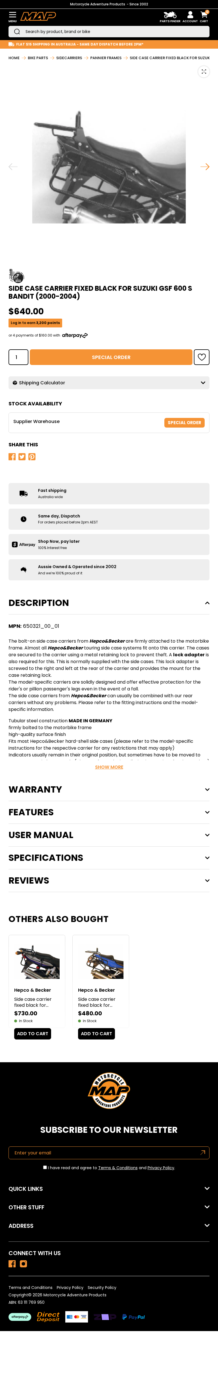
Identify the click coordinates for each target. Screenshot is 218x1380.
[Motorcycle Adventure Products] (38, 17)
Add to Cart (32, 1033)
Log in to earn (35, 323)
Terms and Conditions (31, 1287)
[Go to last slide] (13, 166)
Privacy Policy (161, 1168)
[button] (201, 357)
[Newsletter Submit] (202, 1152)
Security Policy (102, 1287)
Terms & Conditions (118, 1168)
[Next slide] (204, 166)
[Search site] (17, 31)
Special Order (111, 357)
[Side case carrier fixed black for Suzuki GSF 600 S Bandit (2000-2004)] (12, 1263)
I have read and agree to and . (111, 1168)
